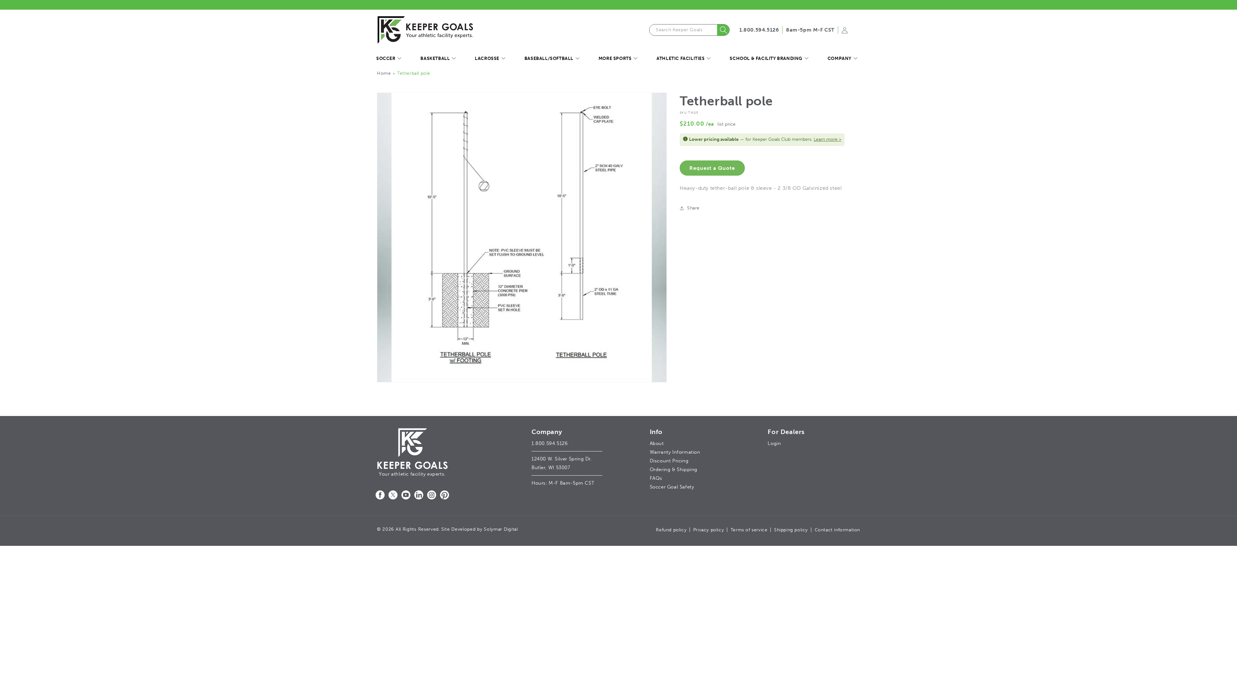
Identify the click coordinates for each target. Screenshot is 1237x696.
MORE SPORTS (615, 58)
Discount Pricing (669, 461)
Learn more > (827, 139)
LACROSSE (487, 58)
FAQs (656, 478)
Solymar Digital (501, 529)
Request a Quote (712, 168)
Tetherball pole (413, 73)
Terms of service (749, 530)
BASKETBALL (435, 58)
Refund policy (671, 530)
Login (774, 443)
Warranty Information (675, 452)
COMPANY (839, 58)
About (657, 443)
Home (384, 73)
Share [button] (693, 208)
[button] (388, 58)
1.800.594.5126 (759, 30)
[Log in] (844, 32)
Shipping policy (791, 530)
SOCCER (386, 58)
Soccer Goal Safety (672, 487)
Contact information (837, 530)
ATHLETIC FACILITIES (681, 58)
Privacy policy (708, 530)
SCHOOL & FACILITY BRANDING (766, 58)
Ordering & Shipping (673, 469)
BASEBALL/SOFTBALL (548, 58)
